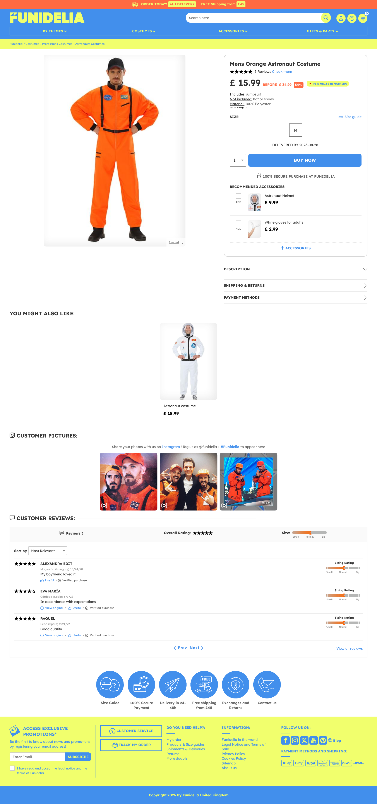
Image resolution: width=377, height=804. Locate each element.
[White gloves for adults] (254, 229)
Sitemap (229, 763)
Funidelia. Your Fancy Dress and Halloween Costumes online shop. (47, 17)
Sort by (20, 551)
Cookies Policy (234, 758)
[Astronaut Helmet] (254, 202)
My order (173, 739)
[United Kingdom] (285, 741)
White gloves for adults (284, 222)
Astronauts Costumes (90, 43)
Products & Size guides (185, 744)
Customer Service (134, 731)
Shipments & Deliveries (185, 749)
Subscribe (78, 757)
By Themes (53, 31)
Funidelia (16, 43)
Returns (173, 754)
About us (229, 768)
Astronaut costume (179, 406)
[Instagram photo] (129, 482)
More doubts (177, 758)
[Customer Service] (351, 18)
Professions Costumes (57, 43)
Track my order (134, 745)
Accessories (231, 31)
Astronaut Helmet (279, 195)
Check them (282, 71)
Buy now (305, 160)
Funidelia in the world (240, 739)
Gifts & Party (320, 31)
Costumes (142, 31)
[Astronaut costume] (188, 361)
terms (21, 773)
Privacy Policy (233, 754)
